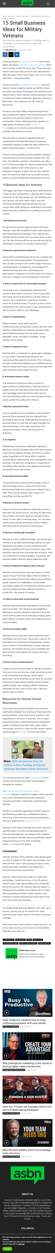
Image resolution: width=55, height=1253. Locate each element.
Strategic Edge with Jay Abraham (13, 1070)
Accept (7, 1249)
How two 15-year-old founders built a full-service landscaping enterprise (27, 1108)
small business (9, 940)
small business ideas (11, 943)
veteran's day (38, 940)
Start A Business (8, 16)
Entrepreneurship (22, 16)
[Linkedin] (16, 54)
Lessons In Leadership (10, 1026)
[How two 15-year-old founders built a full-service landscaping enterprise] (27, 1089)
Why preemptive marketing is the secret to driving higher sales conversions (27, 1065)
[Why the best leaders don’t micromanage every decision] (27, 1133)
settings (21, 1244)
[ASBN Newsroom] (11, 954)
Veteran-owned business (28, 943)
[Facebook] (5, 54)
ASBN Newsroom (11, 50)
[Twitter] (11, 54)
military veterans (44, 943)
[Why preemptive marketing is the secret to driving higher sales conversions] (27, 1046)
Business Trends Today (11, 1113)
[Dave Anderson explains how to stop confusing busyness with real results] (27, 1003)
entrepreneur (20, 940)
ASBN (29, 940)
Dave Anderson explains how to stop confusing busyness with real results (24, 1021)
